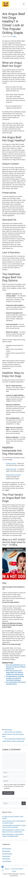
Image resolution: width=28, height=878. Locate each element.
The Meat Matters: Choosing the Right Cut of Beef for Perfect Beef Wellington (15, 678)
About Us (7, 868)
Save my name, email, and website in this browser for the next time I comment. (14, 786)
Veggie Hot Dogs (11, 469)
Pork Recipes (6, 859)
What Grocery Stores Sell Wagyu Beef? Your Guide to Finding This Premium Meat (14, 672)
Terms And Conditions (17, 868)
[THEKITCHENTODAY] (5, 4)
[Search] (24, 803)
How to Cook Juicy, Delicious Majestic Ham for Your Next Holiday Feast (13, 734)
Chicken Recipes (7, 853)
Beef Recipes (8, 729)
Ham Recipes (6, 856)
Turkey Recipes (6, 861)
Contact (14, 871)
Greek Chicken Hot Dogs (13, 475)
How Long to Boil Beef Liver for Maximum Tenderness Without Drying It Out (16, 667)
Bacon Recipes (6, 848)
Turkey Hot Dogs (11, 463)
